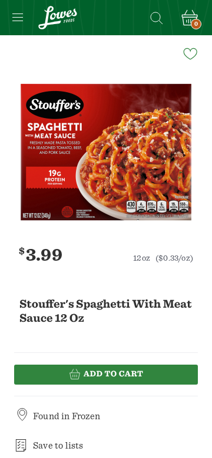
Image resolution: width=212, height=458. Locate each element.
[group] (106, 152)
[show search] (156, 18)
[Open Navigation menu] (18, 18)
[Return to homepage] (57, 18)
